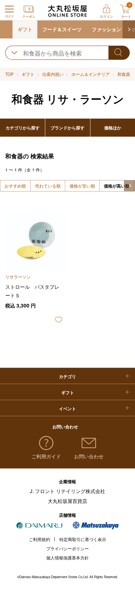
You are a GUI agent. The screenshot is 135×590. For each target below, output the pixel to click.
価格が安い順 (82, 186)
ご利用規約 (39, 539)
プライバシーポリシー (67, 548)
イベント (67, 408)
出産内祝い (53, 74)
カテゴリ (67, 376)
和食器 (123, 74)
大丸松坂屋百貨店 (67, 500)
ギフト (25, 29)
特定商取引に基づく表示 (82, 539)
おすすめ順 (15, 186)
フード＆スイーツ (62, 29)
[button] (129, 29)
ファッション (106, 29)
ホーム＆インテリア (90, 74)
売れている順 (48, 186)
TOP (9, 74)
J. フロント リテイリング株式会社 (67, 490)
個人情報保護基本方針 (67, 558)
